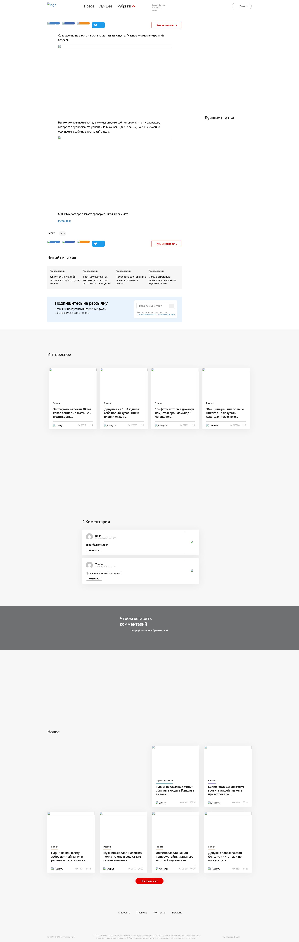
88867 (83, 425)
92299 (185, 425)
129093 (134, 425)
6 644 (237, 802)
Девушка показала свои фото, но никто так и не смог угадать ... (225, 856)
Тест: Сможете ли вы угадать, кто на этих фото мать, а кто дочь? (97, 280)
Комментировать (167, 25)
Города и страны (164, 780)
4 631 (237, 868)
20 (194, 802)
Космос (212, 780)
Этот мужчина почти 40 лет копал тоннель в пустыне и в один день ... (72, 412)
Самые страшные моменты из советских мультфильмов (162, 280)
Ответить (94, 550)
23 (247, 802)
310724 (236, 425)
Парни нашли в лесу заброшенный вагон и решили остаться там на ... (69, 856)
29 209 (185, 868)
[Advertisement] (227, 63)
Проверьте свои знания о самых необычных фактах (131, 280)
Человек (159, 403)
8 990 (185, 802)
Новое (89, 6)
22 (142, 868)
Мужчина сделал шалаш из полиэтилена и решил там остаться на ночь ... (122, 856)
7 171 (80, 868)
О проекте (124, 912)
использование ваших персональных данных (157, 314)
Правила (142, 912)
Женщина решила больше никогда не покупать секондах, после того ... (225, 412)
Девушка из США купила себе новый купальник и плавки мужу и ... (121, 412)
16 (90, 868)
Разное (56, 403)
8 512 (133, 868)
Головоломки (57, 271)
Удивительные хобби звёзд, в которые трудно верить (65, 280)
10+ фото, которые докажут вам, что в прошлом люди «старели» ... (174, 412)
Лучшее (105, 6)
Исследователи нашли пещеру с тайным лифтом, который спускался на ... (174, 856)
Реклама (177, 912)
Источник (64, 220)
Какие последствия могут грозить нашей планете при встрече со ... (226, 790)
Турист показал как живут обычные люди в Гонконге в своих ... (175, 790)
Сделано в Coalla (231, 937)
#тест (62, 233)
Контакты (160, 912)
